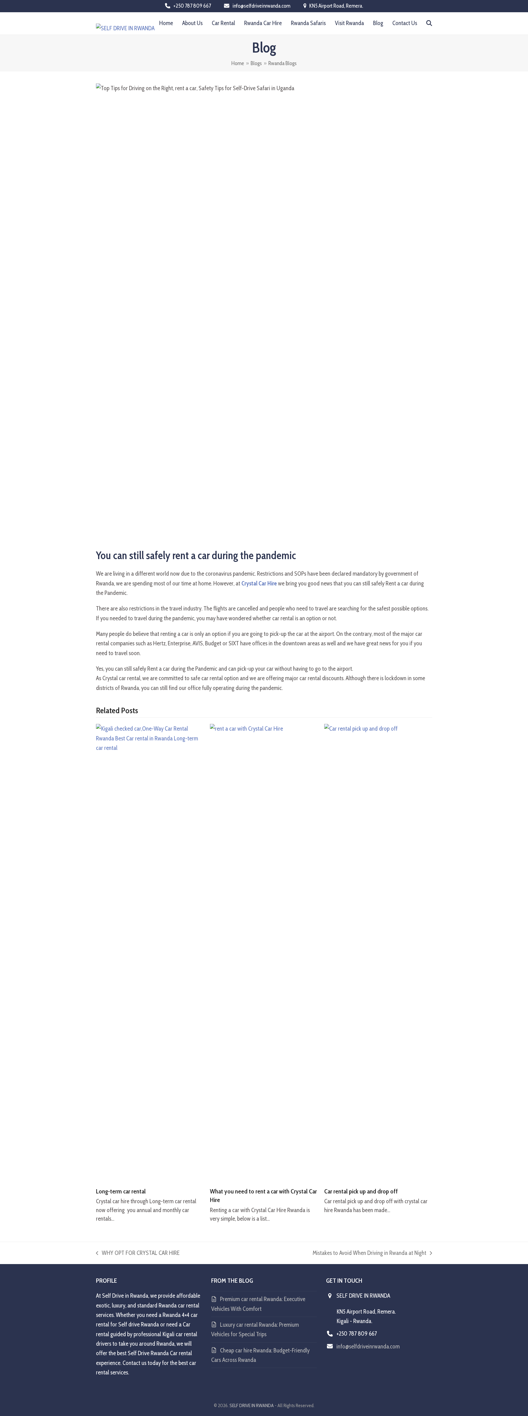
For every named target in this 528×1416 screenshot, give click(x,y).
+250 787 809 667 (192, 5)
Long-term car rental (121, 1191)
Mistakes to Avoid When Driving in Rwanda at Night (369, 1253)
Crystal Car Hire (259, 583)
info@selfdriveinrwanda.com (261, 5)
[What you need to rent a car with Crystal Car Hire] (264, 952)
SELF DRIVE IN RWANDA (251, 1405)
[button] (429, 23)
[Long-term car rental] (150, 952)
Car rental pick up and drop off (361, 1191)
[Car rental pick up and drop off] (378, 952)
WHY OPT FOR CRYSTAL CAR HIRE (138, 1253)
